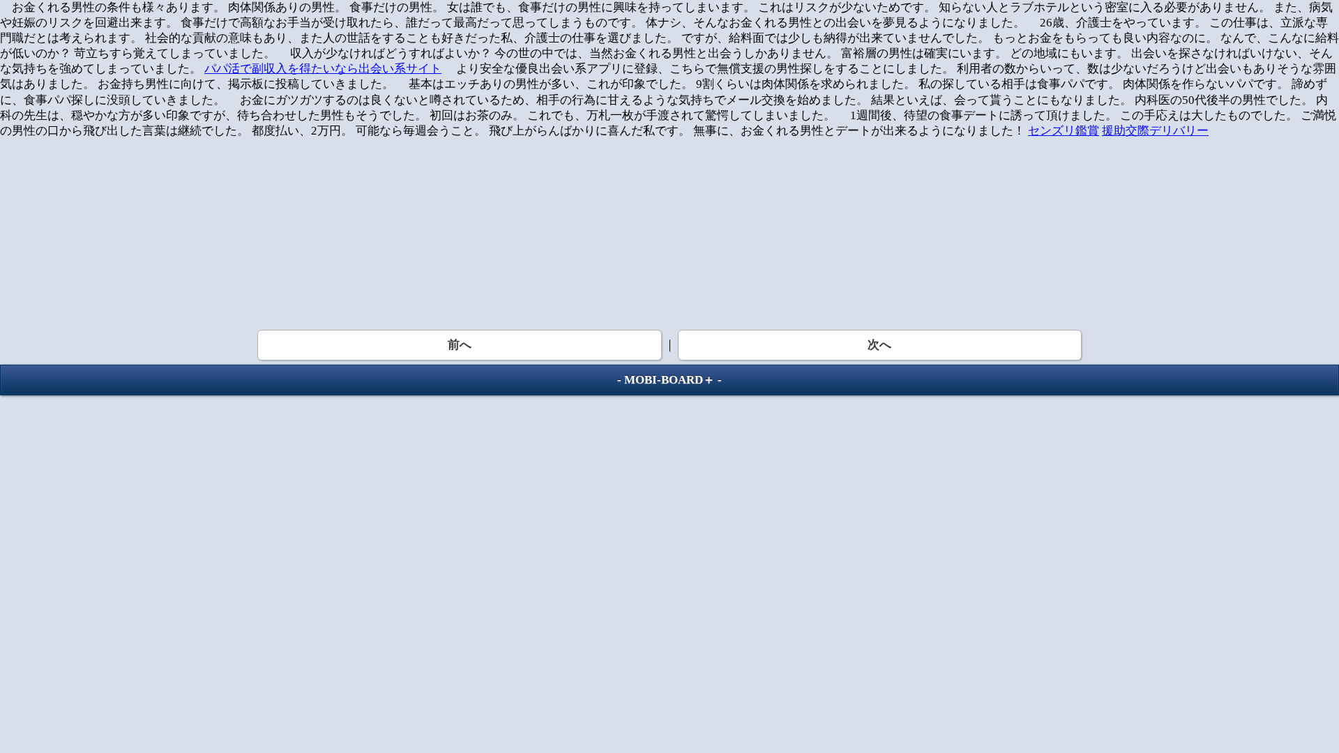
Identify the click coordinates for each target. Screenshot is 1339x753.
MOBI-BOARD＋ (669, 379)
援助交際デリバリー (1155, 130)
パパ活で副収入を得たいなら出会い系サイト (322, 68)
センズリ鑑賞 (1063, 130)
